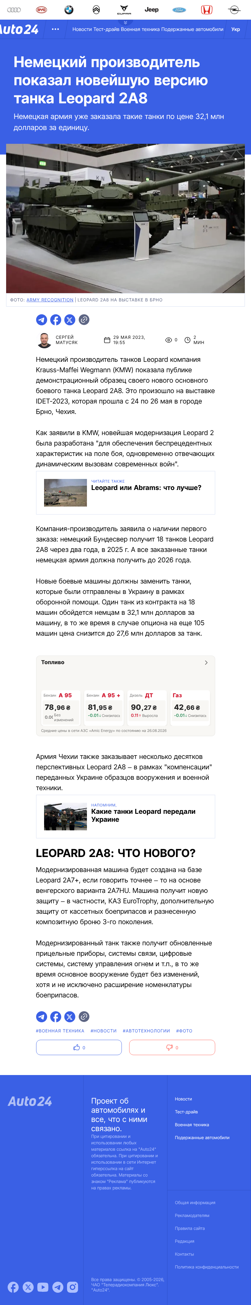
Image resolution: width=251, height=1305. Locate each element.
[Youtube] (42, 1287)
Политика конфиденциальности (207, 1267)
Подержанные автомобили (192, 29)
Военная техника (140, 29)
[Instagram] (72, 1287)
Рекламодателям (192, 1215)
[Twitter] (28, 1287)
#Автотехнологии (146, 1031)
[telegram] (41, 319)
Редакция (184, 1241)
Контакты (184, 1254)
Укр (235, 29)
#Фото (184, 1031)
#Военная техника (60, 1031)
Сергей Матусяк (67, 340)
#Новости (104, 1031)
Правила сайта (190, 1228)
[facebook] (55, 319)
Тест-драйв (106, 29)
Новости (82, 29)
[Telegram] (57, 1287)
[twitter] (69, 319)
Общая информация (195, 1202)
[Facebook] (13, 1287)
